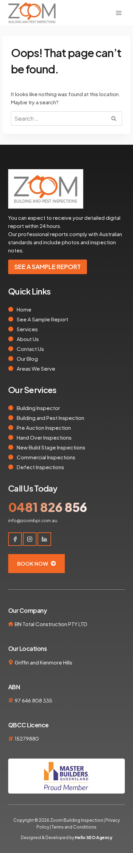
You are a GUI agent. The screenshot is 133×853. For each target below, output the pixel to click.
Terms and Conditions (74, 827)
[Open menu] (118, 12)
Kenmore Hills (56, 662)
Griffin (22, 662)
